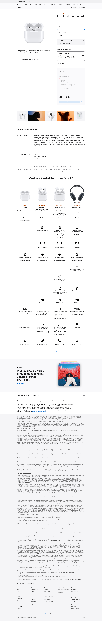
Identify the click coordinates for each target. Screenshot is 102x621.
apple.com (19, 577)
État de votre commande (48, 601)
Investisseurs (73, 603)
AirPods (18, 596)
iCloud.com (33, 591)
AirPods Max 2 (77, 208)
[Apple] (17, 583)
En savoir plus (21, 383)
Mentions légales (64, 619)
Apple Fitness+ (33, 603)
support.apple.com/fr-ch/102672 (40, 451)
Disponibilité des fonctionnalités (39, 411)
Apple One (33, 595)
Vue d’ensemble (74, 7)
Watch (18, 594)
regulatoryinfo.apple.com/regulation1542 (73, 579)
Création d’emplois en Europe (77, 608)
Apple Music (33, 599)
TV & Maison (19, 598)
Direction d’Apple (74, 597)
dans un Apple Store (34, 613)
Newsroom (73, 595)
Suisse (84, 617)
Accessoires (19, 602)
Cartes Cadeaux (20, 603)
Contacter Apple (74, 610)
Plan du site (71, 619)
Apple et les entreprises (62, 587)
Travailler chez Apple (75, 599)
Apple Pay (19, 608)
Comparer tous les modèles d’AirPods (51, 352)
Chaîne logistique (74, 591)
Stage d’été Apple (47, 593)
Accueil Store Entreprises (22, 1)
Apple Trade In (47, 599)
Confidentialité (74, 589)
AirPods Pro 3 (60, 208)
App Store (32, 604)
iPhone (18, 593)
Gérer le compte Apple (35, 587)
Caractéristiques (82, 7)
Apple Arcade (33, 601)
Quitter (29, 1)
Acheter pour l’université (62, 595)
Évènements (73, 606)
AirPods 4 (20, 7)
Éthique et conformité (75, 604)
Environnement (74, 587)
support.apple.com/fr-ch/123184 (62, 443)
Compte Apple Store (34, 589)
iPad (18, 591)
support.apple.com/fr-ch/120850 (24, 473)
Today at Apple (47, 591)
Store (18, 587)
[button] (81, 4)
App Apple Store (47, 594)
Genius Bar (46, 589)
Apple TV (32, 597)
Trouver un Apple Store (48, 587)
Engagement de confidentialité (23, 619)
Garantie (73, 601)
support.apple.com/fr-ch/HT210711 (57, 540)
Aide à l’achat (46, 603)
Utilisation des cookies (34, 619)
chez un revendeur (43, 613)
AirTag (18, 600)
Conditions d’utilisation (44, 619)
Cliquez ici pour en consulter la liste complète (72, 468)
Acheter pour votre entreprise (63, 589)
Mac (18, 589)
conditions (28, 426)
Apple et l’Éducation (61, 594)
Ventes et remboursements (55, 619)
